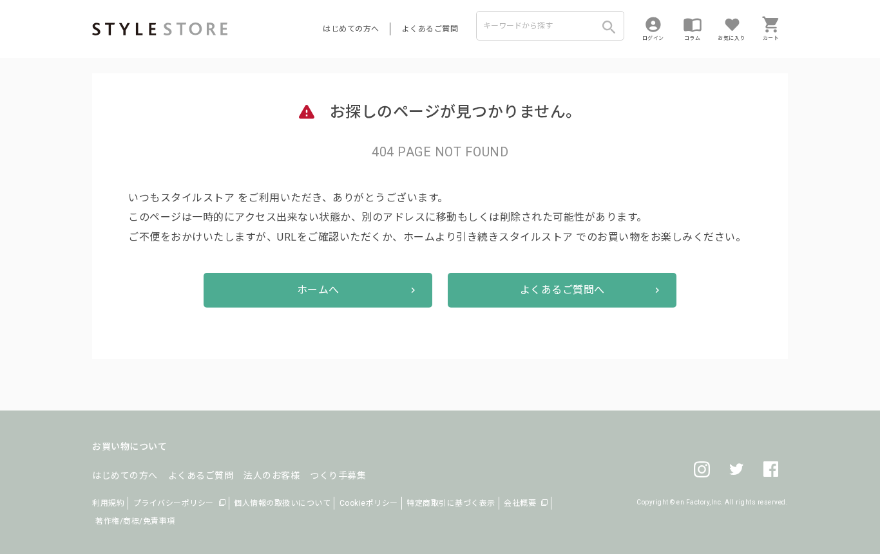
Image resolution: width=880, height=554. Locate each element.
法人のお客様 (272, 475)
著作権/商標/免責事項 (135, 521)
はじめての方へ (351, 28)
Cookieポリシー (369, 503)
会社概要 (520, 503)
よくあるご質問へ (562, 290)
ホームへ (318, 290)
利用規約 (108, 503)
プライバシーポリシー (173, 503)
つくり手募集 (338, 475)
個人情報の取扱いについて (282, 503)
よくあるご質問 (430, 28)
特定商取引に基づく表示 (451, 503)
